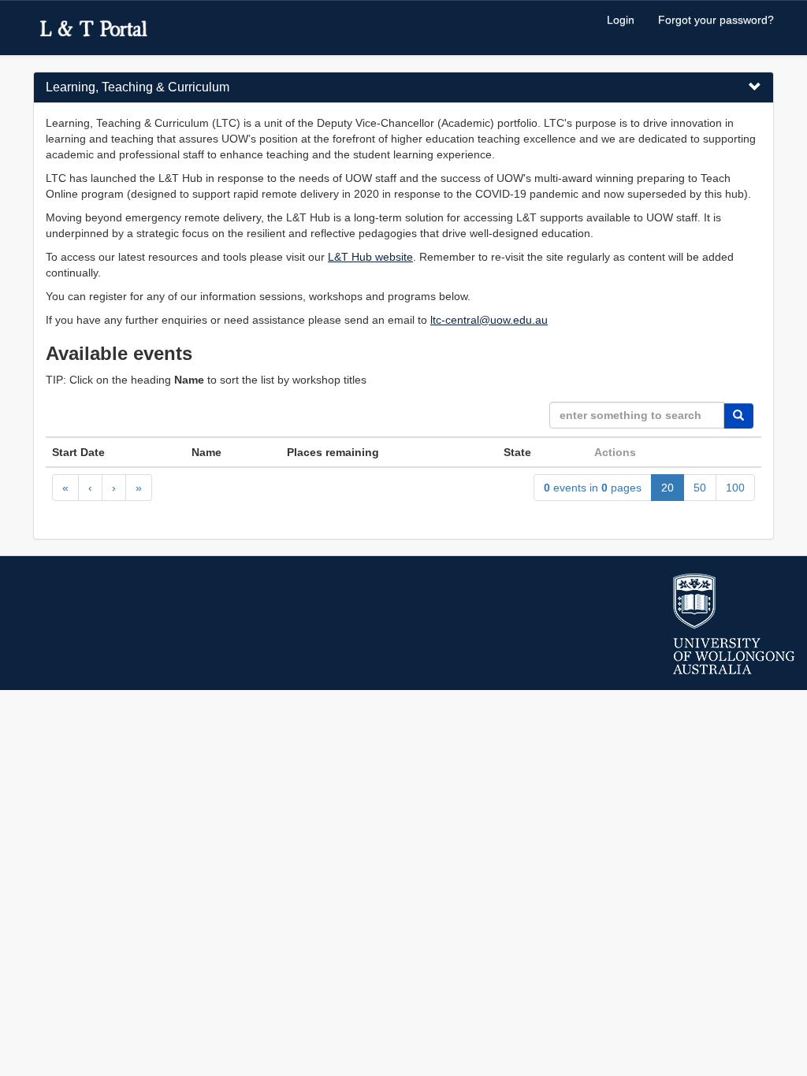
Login (620, 19)
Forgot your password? (716, 19)
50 (700, 487)
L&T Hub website (370, 256)
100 (735, 487)
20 (667, 487)
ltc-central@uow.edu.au (489, 320)
